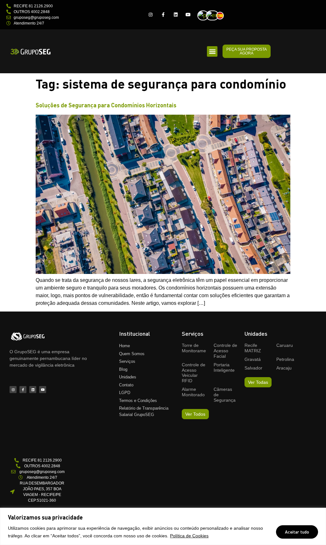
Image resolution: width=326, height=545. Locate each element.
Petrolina (285, 359)
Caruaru (284, 345)
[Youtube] (188, 14)
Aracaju (284, 367)
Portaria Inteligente (224, 367)
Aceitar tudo (297, 531)
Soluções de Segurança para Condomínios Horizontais (106, 105)
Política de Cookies (189, 535)
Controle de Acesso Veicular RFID (193, 372)
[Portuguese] (205, 15)
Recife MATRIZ (252, 348)
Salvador (253, 367)
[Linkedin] (175, 14)
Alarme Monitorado (193, 392)
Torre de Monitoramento (197, 348)
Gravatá (252, 359)
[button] (212, 51)
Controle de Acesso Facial (225, 351)
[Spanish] (221, 15)
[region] (163, 526)
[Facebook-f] (163, 14)
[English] (214, 15)
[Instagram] (151, 14)
